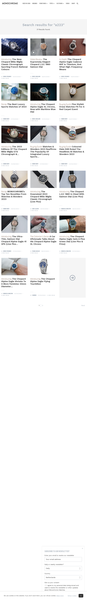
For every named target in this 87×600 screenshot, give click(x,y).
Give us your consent (52, 582)
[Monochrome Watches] (10, 3)
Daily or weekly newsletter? (54, 564)
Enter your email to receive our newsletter (59, 555)
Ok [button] (81, 595)
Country (47, 573)
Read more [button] (60, 595)
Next (83, 305)
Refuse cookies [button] (72, 595)
